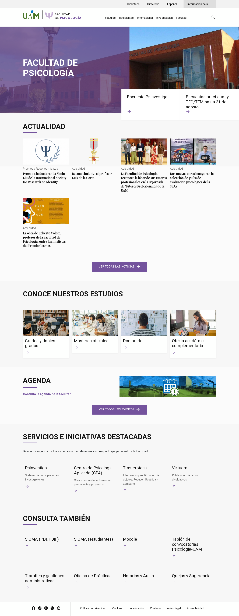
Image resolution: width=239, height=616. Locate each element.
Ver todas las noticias (117, 266)
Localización (136, 608)
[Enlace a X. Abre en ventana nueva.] (52, 608)
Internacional (145, 17)
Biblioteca (133, 4)
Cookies (117, 608)
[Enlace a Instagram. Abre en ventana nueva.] (40, 608)
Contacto (155, 608)
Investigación (164, 17)
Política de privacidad (93, 608)
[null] (213, 17)
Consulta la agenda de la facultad (47, 394)
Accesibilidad (195, 608)
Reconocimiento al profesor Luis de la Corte (95, 162)
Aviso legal (174, 608)
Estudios (110, 17)
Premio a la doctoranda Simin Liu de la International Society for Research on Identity (46, 164)
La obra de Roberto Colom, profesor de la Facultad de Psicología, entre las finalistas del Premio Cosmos (46, 226)
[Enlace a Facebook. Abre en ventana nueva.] (33, 608)
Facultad (181, 17)
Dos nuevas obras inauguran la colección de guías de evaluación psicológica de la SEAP (193, 166)
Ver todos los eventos (117, 409)
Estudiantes (126, 17)
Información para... (198, 4)
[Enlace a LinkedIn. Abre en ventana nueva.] (46, 608)
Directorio (153, 4)
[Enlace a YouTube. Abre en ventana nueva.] (59, 608)
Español (172, 4)
